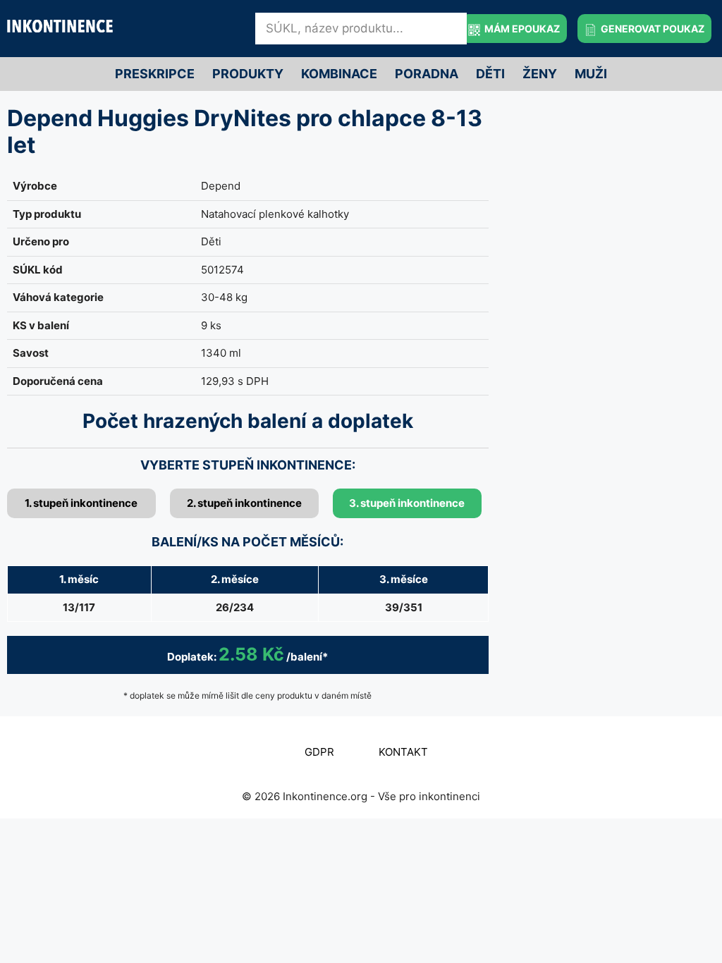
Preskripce (155, 73)
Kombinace (339, 73)
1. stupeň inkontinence (81, 503)
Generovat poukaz (651, 29)
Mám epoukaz (521, 29)
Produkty (247, 73)
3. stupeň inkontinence (407, 503)
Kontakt (403, 752)
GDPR (319, 752)
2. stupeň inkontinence (244, 503)
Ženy (539, 73)
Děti (490, 73)
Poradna (426, 73)
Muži (591, 73)
